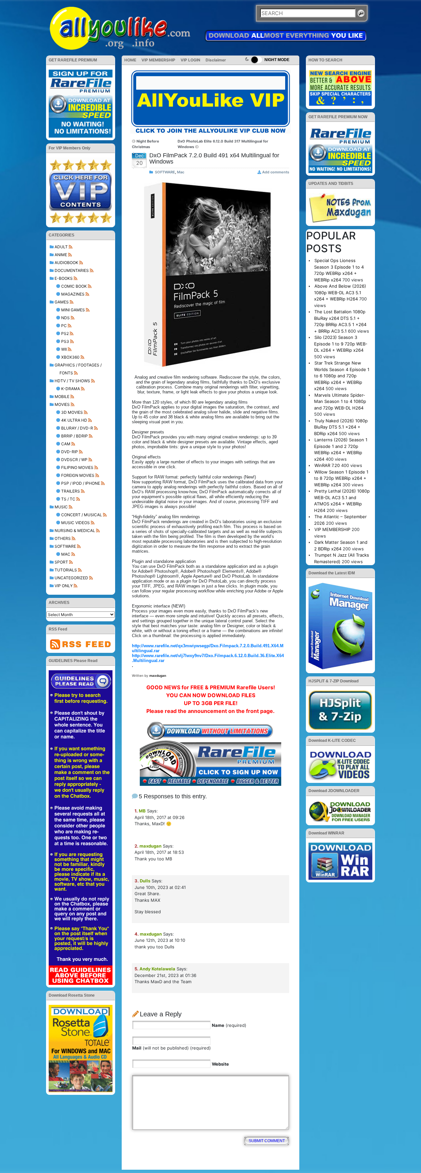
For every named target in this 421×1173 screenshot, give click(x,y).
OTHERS (63, 538)
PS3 (65, 341)
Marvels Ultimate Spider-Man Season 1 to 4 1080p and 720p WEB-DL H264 (340, 401)
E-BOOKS (64, 278)
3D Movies (72, 412)
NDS (65, 317)
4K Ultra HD (74, 420)
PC (64, 325)
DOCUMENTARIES (72, 270)
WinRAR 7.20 (327, 465)
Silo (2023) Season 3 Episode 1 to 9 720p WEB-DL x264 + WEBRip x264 (340, 344)
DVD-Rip (69, 451)
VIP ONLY (64, 585)
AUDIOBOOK (66, 262)
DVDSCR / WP (74, 459)
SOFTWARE (65, 546)
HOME (130, 59)
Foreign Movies (77, 475)
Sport (61, 562)
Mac (65, 554)
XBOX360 (70, 357)
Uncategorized (71, 577)
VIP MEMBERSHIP (158, 59)
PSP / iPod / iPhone (80, 483)
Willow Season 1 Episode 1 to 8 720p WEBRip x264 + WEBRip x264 (341, 478)
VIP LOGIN (190, 59)
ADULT (61, 246)
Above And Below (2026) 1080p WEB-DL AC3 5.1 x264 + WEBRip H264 (340, 292)
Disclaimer (216, 59)
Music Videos (75, 522)
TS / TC (68, 499)
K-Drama (70, 388)
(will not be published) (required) (171, 1048)
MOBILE (62, 396)
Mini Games (73, 309)
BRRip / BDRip (74, 435)
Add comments (275, 172)
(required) (229, 1025)
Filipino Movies (77, 467)
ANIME (61, 254)
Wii (64, 349)
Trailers (70, 491)
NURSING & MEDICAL (75, 530)
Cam (65, 443)
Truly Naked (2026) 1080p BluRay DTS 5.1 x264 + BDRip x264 (341, 427)
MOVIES (62, 404)
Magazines (73, 294)
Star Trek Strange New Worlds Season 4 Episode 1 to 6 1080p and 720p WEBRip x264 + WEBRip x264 (341, 375)
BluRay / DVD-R (77, 428)
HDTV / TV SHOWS (72, 380)
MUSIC (61, 506)
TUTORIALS (66, 569)
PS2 (65, 333)
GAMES (62, 301)
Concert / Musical (81, 514)
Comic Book (74, 286)
